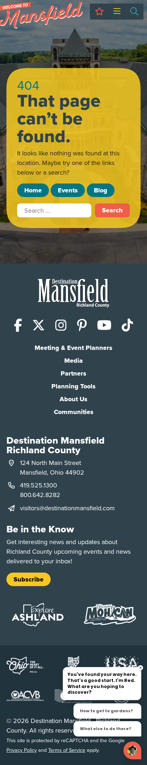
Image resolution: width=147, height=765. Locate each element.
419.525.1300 (38, 485)
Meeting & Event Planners (73, 347)
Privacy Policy (21, 750)
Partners (73, 373)
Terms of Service (66, 750)
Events (68, 190)
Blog (100, 190)
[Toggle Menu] (116, 12)
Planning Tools (73, 386)
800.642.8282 (40, 494)
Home (33, 190)
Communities (73, 412)
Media (73, 360)
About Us (73, 399)
